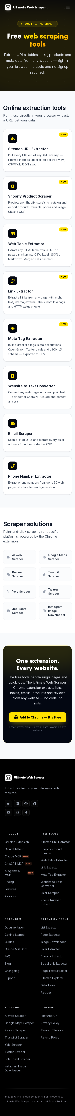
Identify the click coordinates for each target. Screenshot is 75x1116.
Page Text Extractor (54, 970)
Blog (8, 963)
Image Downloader (53, 942)
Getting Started (15, 934)
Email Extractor (50, 949)
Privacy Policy (50, 1023)
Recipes (46, 992)
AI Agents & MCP (19, 872)
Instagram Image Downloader (15, 1068)
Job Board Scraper (17, 1059)
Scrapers (12, 1007)
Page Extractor (50, 934)
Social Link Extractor (54, 963)
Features (10, 889)
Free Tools (50, 833)
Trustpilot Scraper (16, 1037)
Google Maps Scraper (19, 1023)
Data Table (48, 985)
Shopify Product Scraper (51, 851)
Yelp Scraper (13, 1044)
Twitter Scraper (15, 1052)
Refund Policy (50, 1037)
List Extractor (49, 927)
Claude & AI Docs (16, 949)
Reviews (10, 896)
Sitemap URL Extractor (55, 842)
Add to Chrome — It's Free (40, 717)
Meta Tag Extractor (53, 874)
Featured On (49, 1015)
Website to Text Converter (51, 884)
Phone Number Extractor (51, 902)
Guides (9, 942)
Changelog (12, 970)
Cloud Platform (14, 849)
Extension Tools (54, 919)
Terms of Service (52, 1030)
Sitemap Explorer (52, 978)
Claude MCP (16, 856)
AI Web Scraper (15, 1015)
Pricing (9, 882)
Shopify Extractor (52, 956)
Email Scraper (50, 893)
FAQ (7, 956)
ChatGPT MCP (18, 863)
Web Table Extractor (54, 860)
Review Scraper (15, 1030)
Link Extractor (50, 867)
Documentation (15, 927)
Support (10, 978)
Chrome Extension (17, 842)
